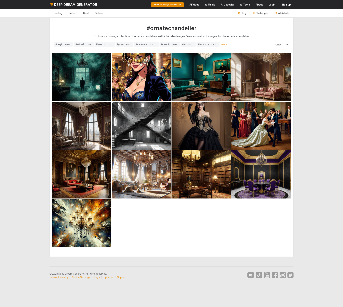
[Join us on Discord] (250, 275)
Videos (99, 13)
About (259, 4)
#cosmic (169, 44)
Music (210, 4)
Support (121, 277)
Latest (73, 13)
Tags (97, 277)
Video (194, 4)
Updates (108, 277)
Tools (245, 4)
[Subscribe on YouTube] (267, 275)
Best (86, 13)
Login (272, 4)
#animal (83, 44)
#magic (62, 44)
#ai (187, 44)
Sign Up (286, 4)
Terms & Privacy (58, 277)
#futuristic (207, 44)
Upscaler (227, 4)
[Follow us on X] (290, 275)
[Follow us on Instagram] (283, 275)
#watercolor (145, 44)
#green (123, 44)
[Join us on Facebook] (275, 275)
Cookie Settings (81, 277)
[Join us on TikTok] (259, 275)
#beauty (104, 44)
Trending (57, 13)
